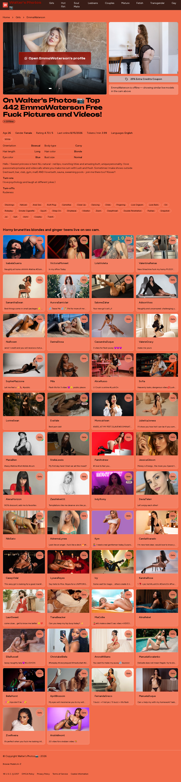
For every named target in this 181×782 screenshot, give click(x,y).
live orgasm (137, 205)
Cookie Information (79, 774)
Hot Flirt (63, 5)
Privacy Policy (43, 774)
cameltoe (66, 205)
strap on (56, 211)
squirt (43, 211)
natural (23, 205)
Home (6, 17)
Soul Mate (77, 5)
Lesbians (93, 3)
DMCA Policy (28, 774)
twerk (50, 217)
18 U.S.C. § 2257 (11, 774)
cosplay (38, 217)
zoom (98, 211)
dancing (96, 205)
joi (6, 217)
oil (165, 205)
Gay (174, 3)
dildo (108, 205)
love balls (153, 205)
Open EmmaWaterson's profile (58, 59)
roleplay (9, 211)
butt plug (51, 205)
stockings (9, 205)
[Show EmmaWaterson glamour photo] (59, 88)
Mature (125, 3)
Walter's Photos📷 (22, 5)
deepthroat (112, 211)
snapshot (164, 211)
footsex (151, 211)
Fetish (139, 3)
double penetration (133, 211)
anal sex (37, 205)
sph (15, 217)
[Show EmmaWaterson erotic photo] (50, 88)
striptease (71, 211)
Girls (51, 3)
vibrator (86, 211)
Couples (109, 3)
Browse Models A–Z (12, 764)
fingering (120, 205)
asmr (25, 217)
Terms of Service (60, 774)
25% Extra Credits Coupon (148, 80)
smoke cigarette (26, 211)
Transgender (157, 3)
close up (81, 205)
